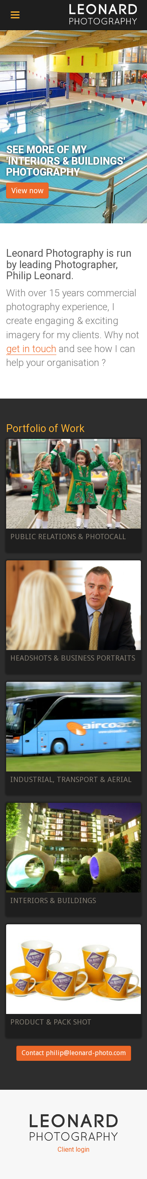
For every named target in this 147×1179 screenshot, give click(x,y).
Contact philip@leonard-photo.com (74, 1053)
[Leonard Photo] (103, 14)
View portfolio (73, 495)
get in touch (31, 349)
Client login (73, 1149)
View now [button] (27, 190)
